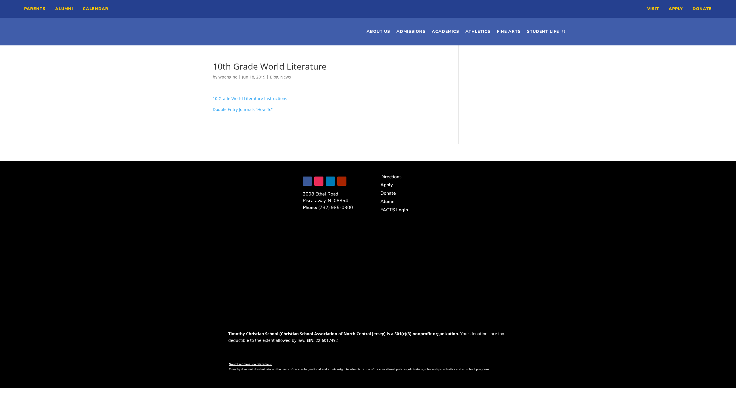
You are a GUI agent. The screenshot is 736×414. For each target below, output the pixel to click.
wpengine (227, 77)
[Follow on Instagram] (318, 181)
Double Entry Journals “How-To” (243, 109)
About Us (378, 31)
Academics (445, 31)
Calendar (95, 9)
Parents (34, 9)
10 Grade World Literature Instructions (250, 98)
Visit (653, 9)
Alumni (64, 9)
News (285, 77)
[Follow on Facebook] (307, 181)
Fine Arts (509, 31)
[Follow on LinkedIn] (330, 181)
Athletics (477, 31)
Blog (274, 77)
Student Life (543, 31)
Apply (676, 9)
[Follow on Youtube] (341, 181)
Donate (702, 9)
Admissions (410, 31)
